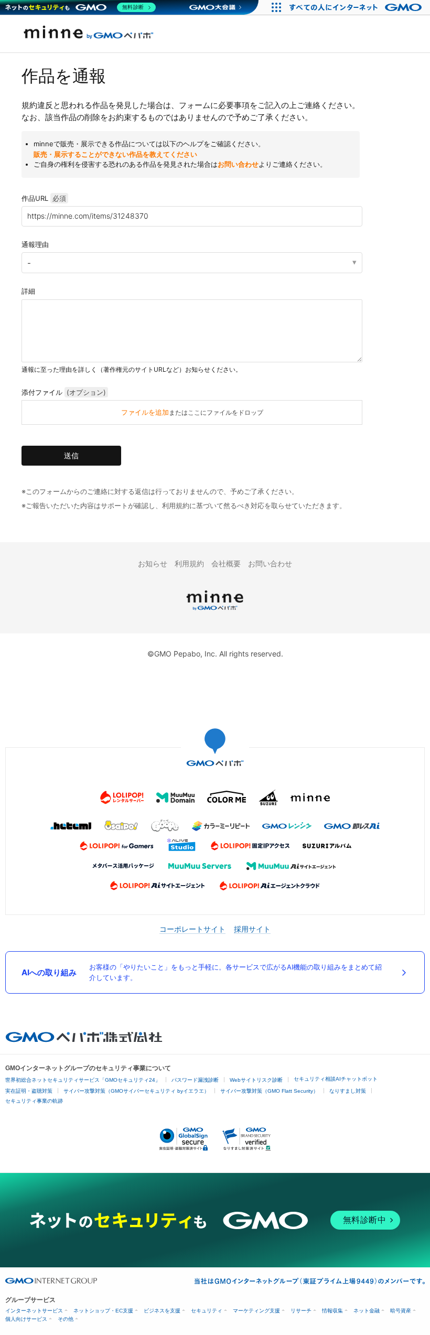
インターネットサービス (34, 1311)
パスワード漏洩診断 (195, 1080)
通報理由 (35, 244)
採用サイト (252, 928)
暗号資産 (400, 1311)
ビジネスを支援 (162, 1311)
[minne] (215, 611)
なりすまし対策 (347, 1091)
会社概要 (226, 563)
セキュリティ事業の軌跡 (34, 1101)
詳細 (28, 291)
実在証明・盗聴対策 (28, 1091)
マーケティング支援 (256, 1311)
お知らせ (152, 563)
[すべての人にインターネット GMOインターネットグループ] (357, 7)
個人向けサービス (26, 1319)
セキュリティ (206, 1311)
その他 (65, 1319)
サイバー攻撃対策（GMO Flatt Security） (269, 1091)
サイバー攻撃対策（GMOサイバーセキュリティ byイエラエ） (136, 1091)
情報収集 (332, 1311)
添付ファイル (64, 392)
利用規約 (189, 563)
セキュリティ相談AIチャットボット (336, 1079)
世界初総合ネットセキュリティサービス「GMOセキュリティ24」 (82, 1080)
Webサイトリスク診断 (256, 1080)
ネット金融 (366, 1311)
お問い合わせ (238, 164)
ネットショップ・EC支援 (103, 1311)
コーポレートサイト (192, 928)
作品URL (44, 198)
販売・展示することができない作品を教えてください (115, 154)
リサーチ (301, 1311)
